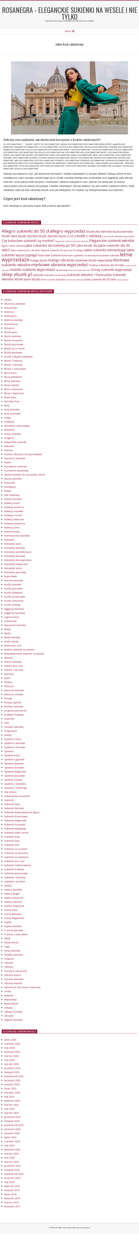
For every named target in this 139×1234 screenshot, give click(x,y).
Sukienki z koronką (14, 877)
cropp (7, 417)
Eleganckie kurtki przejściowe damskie (71, 241)
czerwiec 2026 (12, 1043)
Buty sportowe (12, 413)
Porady (8, 698)
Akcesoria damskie (14, 303)
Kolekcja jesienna (14, 507)
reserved (9, 718)
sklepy (7, 735)
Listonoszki (10, 621)
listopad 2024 (11, 1121)
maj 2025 (9, 1096)
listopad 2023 (11, 1169)
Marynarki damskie (15, 625)
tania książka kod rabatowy (109, 163)
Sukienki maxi (12, 836)
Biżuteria (9, 328)
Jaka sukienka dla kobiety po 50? (51, 245)
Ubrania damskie (14, 979)
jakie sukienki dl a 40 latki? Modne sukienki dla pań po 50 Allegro (47, 250)
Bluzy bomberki (13, 377)
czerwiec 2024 (12, 1141)
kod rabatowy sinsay (66, 155)
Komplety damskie (14, 547)
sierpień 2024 (12, 1133)
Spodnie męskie (13, 779)
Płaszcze (9, 686)
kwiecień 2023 (12, 1186)
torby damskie (12, 950)
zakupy (8, 1007)
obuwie (8, 657)
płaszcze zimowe (13, 694)
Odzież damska (13, 661)
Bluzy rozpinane (13, 389)
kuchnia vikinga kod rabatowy (54, 157)
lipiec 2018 (10, 1194)
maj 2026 (9, 1047)
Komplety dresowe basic (18, 560)
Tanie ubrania (122, 280)
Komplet (9, 539)
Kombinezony (12, 531)
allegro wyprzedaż (67, 231)
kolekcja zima (11, 527)
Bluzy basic (10, 372)
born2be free (11, 401)
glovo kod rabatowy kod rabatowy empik (47, 149)
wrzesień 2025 (12, 1080)
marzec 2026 (11, 1056)
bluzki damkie (28, 236)
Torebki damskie (13, 954)
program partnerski (15, 710)
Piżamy (8, 682)
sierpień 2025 (12, 1084)
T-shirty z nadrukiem (16, 934)
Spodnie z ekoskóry (15, 783)
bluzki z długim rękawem (18, 356)
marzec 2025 (11, 1104)
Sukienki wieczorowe (16, 873)
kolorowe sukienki (49, 255)
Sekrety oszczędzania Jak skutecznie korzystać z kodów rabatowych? (52, 140)
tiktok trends (11, 942)
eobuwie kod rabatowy (120, 147)
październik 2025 (14, 1076)
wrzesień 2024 (12, 1129)
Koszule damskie (13, 580)
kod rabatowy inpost (96, 152)
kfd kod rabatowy (123, 149)
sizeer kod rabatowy (55, 163)
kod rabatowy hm (55, 152)
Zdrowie (8, 1015)
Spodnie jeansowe (14, 775)
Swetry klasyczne (13, 897)
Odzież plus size (13, 665)
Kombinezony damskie (17, 535)
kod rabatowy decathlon (32, 152)
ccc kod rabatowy (48, 147)
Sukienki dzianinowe (15, 816)
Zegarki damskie (13, 1019)
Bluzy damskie (12, 381)
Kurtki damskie (12, 584)
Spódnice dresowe (14, 747)
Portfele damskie (13, 706)
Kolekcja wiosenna (14, 523)
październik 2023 (14, 1174)
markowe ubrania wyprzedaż (59, 264)
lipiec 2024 (10, 1137)
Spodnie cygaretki (14, 759)
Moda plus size (12, 645)
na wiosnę (61, 270)
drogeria (9, 438)
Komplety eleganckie (16, 564)
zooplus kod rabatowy (26, 168)
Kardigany (10, 486)
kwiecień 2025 (12, 1100)
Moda (7, 629)
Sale (6, 722)
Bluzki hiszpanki (13, 340)
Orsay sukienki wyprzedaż (111, 269)
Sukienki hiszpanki (14, 824)
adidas (8, 299)
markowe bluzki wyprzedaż (93, 260)
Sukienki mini (11, 844)
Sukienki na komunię (16, 853)
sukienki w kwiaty (14, 869)
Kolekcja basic (12, 503)
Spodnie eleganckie (15, 771)
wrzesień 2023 (12, 1178)
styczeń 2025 (11, 1112)
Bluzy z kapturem (14, 393)
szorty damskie (12, 914)
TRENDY (8, 962)
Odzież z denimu (13, 670)
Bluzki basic (11, 332)
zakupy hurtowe (13, 1011)
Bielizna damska (13, 320)
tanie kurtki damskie (74, 279)
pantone (9, 674)
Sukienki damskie (14, 808)
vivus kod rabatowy (29, 166)
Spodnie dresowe (14, 767)
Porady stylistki (12, 702)
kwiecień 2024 (12, 1149)
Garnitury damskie (14, 458)
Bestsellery (10, 316)
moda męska (11, 641)
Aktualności (10, 307)
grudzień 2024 (12, 1117)
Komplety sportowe (15, 572)
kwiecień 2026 (12, 1051)
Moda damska (12, 637)
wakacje (8, 995)
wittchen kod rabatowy (52, 166)
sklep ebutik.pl (17, 274)
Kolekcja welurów (14, 519)
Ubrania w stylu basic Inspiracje (22, 987)
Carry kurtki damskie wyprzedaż (118, 236)
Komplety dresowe (14, 556)
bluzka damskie (123, 231)
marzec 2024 (11, 1153)
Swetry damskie (13, 889)
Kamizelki (9, 482)
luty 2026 (9, 1060)
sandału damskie (14, 726)
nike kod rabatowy (24, 160)
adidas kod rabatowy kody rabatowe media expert (86, 144)
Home (7, 462)
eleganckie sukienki (15, 442)
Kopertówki (10, 576)
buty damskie (11, 409)
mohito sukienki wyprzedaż (32, 269)
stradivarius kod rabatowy (80, 163)
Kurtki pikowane (13, 592)
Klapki (7, 490)
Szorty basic (11, 910)
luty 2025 (9, 1108)
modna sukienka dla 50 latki (106, 265)
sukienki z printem (14, 881)
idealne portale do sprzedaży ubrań (24, 474)
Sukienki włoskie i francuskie (89, 274)
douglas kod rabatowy (96, 147)
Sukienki (9, 800)
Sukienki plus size (14, 861)
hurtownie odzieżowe (16, 470)
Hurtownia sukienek (15, 466)
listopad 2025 (11, 1072)
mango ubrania (61, 260)
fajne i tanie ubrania (13, 245)
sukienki (38, 275)
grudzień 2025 (12, 1068)
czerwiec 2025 (12, 1092)
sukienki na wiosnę (55, 275)
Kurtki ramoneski (14, 600)
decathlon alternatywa (17, 425)
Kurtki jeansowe (13, 588)
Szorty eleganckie (14, 918)
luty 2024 (9, 1157)
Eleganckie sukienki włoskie (111, 240)
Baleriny (9, 311)
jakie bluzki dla (87, 245)
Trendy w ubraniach (15, 971)
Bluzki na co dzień (14, 348)
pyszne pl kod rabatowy (67, 160)
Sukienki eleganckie (15, 820)
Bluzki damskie (12, 336)
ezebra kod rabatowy (14, 149)
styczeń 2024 (11, 1161)
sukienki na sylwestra (16, 857)
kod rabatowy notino (22, 155)
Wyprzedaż (10, 999)
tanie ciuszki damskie (53, 279)
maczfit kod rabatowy (82, 157)
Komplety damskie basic (18, 552)
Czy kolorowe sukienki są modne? (28, 240)
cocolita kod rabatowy (71, 147)
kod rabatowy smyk (88, 155)
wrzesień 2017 (12, 1206)
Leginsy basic (11, 617)
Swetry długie (12, 893)
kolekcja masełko (13, 511)
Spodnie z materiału (15, 787)
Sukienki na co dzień (15, 849)
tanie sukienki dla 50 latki (100, 279)
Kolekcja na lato (13, 515)
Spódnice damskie (14, 743)
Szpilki (8, 922)
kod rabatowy (14, 144)
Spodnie (9, 751)
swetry (8, 885)
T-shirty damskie (13, 930)
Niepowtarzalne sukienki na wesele (24, 653)
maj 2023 (9, 1182)
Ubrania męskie (13, 983)
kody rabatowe (106, 155)
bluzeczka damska (99, 231)
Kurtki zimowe (12, 604)
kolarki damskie (13, 499)
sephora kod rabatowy (117, 160)
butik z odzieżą (89, 235)
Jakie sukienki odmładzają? (105, 250)
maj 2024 (9, 1145)
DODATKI (9, 429)
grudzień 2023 (12, 1165)
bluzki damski (48, 236)
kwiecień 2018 (12, 1198)
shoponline (10, 731)
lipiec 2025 (10, 1088)
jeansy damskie (13, 478)
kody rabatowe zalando (25, 157)
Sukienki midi (11, 840)
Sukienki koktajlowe (15, 828)
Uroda (7, 991)
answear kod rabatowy (26, 147)
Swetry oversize (13, 901)
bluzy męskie (11, 385)
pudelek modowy (14, 714)
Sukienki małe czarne (16, 832)
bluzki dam (9, 236)
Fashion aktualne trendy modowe (23, 454)
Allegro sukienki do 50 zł (25, 231)
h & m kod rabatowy (80, 149)
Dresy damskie (12, 434)
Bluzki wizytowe (13, 352)
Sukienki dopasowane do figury (21, 812)
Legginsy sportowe (14, 613)
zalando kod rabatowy (99, 166)
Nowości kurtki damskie (79, 270)
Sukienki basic (12, 804)
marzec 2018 (11, 1202)
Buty (6, 405)
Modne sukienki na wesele (19, 649)
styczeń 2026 (11, 1064)
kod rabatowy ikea (74, 152)
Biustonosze (11, 324)
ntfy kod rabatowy (44, 160)
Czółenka (9, 421)
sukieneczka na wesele (17, 796)
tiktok (7, 938)
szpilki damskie (13, 926)
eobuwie (9, 446)
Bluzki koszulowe (13, 344)
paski (7, 678)
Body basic (10, 397)
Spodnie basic (12, 755)
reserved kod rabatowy (93, 160)
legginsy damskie (14, 608)
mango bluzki (38, 260)
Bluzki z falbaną (13, 360)
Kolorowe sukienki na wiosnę (79, 255)
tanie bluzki (32, 279)
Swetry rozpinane (14, 905)
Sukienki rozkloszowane (17, 865)
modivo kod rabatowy (105, 157)
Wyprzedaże (11, 1003)
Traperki (9, 958)
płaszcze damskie (14, 690)
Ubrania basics (12, 975)
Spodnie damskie (14, 763)
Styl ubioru (10, 792)
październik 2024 (14, 1125)
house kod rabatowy (102, 149)
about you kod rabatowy (47, 144)
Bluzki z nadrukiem (15, 368)
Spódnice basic (12, 739)
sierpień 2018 (12, 1190)
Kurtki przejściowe (14, 596)
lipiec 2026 (10, 1039)
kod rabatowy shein (44, 155)
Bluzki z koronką (13, 364)
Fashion (8, 450)
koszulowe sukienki (107, 255)
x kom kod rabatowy (76, 166)
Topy (7, 946)
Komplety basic (13, 543)
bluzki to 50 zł (67, 236)
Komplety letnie (13, 568)
